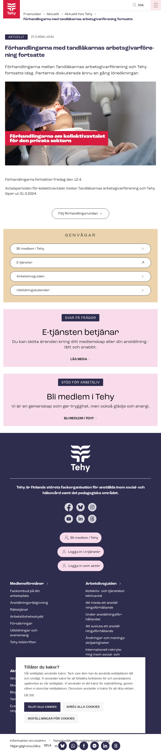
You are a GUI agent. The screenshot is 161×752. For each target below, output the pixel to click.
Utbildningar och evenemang (23, 633)
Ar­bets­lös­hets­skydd (26, 616)
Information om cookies (28, 741)
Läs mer (29, 694)
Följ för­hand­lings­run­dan (78, 213)
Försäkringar (21, 623)
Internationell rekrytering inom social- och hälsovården (104, 654)
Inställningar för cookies (51, 718)
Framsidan (32, 14)
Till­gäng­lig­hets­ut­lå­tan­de (28, 746)
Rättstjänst (19, 610)
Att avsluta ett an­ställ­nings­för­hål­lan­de (103, 629)
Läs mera (78, 359)
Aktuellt (53, 14)
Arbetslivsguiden (30, 276)
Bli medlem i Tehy (30, 249)
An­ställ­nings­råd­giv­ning (29, 603)
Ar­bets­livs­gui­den (101, 584)
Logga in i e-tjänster (84, 552)
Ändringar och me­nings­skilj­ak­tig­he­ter (106, 640)
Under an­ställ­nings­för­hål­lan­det (104, 617)
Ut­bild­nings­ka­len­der (33, 290)
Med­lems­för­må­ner (27, 584)
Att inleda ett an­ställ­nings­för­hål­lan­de (102, 605)
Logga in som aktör (84, 566)
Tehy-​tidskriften (23, 642)
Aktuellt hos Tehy (78, 14)
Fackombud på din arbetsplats (25, 594)
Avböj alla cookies (83, 706)
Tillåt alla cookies (42, 706)
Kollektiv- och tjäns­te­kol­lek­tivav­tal (105, 594)
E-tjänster (24, 264)
